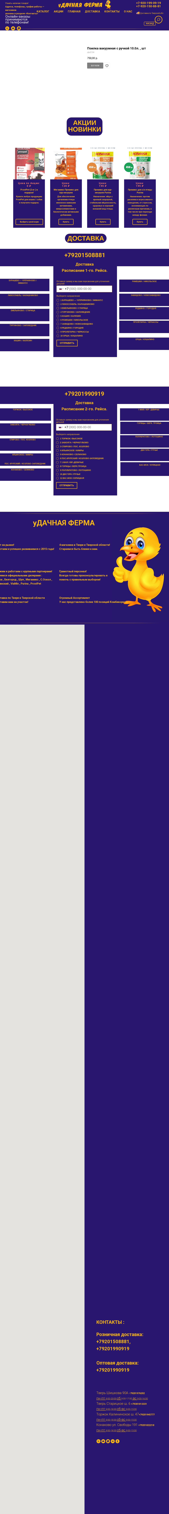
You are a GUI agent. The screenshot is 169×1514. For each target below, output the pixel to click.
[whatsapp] (19, 29)
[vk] (113, 1441)
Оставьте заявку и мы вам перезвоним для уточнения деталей (83, 282)
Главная (74, 11)
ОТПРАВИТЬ (67, 343)
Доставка (92, 11)
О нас (128, 11)
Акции (58, 11)
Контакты (32, 13)
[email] (13, 29)
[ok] (117, 1441)
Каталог (43, 11)
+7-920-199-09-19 (148, 3)
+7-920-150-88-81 (148, 6)
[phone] (98, 1441)
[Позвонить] (7, 29)
